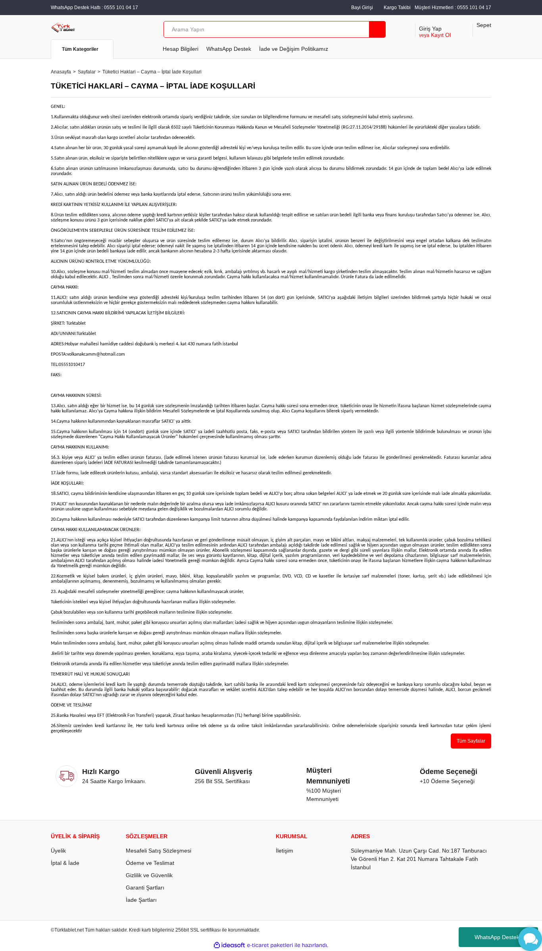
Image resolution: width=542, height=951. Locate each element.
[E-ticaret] (270, 945)
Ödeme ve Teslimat (150, 863)
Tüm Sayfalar (471, 741)
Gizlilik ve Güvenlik (149, 875)
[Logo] (63, 27)
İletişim (284, 850)
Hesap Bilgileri (180, 49)
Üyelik (58, 850)
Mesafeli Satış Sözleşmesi (158, 850)
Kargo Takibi (397, 7)
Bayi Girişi (362, 7)
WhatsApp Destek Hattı (504, 937)
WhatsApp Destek (228, 49)
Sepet (484, 25)
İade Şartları (141, 900)
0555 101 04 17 (474, 7)
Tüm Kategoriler (80, 49)
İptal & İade (65, 863)
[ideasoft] (229, 945)
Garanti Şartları (145, 887)
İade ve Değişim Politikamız (293, 49)
